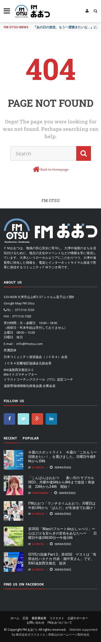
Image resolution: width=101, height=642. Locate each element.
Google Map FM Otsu (19, 303)
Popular (31, 438)
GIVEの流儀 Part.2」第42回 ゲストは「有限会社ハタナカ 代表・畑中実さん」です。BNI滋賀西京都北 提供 (62, 558)
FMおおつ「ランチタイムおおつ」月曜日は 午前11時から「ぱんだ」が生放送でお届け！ (62, 505)
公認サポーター (77, 618)
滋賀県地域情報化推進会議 (23, 385)
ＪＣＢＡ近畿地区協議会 (21, 363)
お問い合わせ (35, 622)
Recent (10, 438)
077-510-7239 (24, 310)
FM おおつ (30, 629)
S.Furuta (38, 467)
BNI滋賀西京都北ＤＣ (19, 370)
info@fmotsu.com (29, 343)
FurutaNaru (40, 493)
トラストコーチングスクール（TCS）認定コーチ (38, 379)
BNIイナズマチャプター (20, 374)
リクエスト (57, 618)
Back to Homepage (54, 169)
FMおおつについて (60, 622)
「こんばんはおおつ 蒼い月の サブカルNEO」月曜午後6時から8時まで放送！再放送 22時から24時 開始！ (61, 482)
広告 (25, 618)
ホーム (15, 618)
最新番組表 (39, 618)
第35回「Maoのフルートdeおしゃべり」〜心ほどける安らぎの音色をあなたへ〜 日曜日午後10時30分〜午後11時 (62, 533)
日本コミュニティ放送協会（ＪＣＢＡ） (32, 357)
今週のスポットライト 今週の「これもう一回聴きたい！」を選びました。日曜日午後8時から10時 (62, 456)
